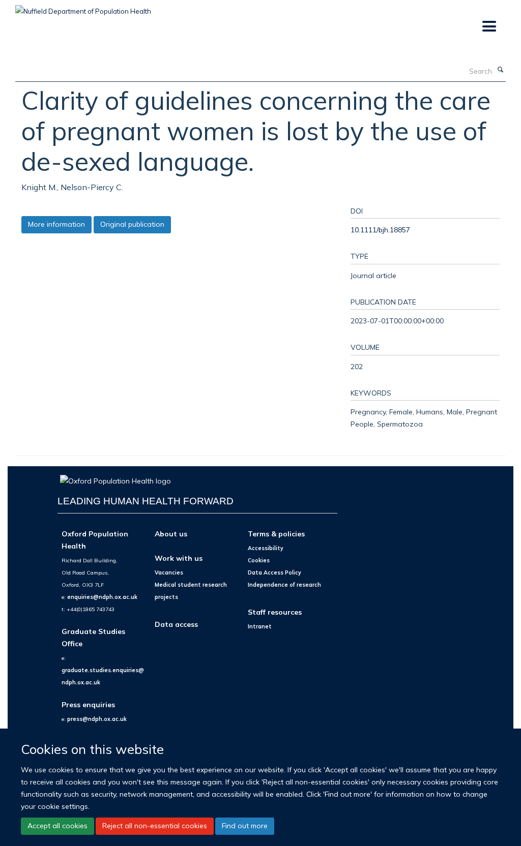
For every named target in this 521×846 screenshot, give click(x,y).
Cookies (259, 560)
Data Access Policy (274, 572)
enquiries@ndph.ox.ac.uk (102, 596)
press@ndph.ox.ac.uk (97, 718)
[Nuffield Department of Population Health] (83, 8)
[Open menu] (489, 26)
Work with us (178, 558)
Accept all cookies (57, 825)
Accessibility (265, 548)
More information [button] (56, 224)
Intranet (260, 626)
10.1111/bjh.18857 (380, 229)
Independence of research (284, 584)
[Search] (500, 70)
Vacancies (169, 572)
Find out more (245, 825)
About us (171, 533)
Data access (176, 624)
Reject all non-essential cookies (154, 825)
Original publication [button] (132, 224)
